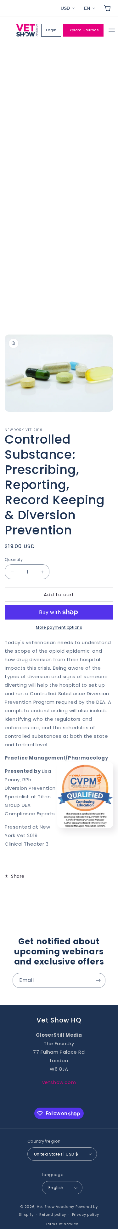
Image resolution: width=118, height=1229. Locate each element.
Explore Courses (83, 29)
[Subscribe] (98, 980)
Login (51, 29)
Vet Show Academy (55, 1206)
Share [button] (18, 876)
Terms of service (62, 1223)
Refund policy (52, 1214)
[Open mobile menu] (111, 30)
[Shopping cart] (107, 8)
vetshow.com (59, 1082)
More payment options (59, 627)
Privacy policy (85, 1214)
